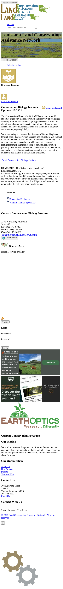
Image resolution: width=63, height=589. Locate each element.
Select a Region (14, 65)
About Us (5, 466)
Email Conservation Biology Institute (19, 160)
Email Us (5, 496)
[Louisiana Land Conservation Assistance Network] (27, 12)
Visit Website (11, 238)
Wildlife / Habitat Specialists (22, 202)
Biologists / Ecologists (19, 199)
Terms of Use (7, 474)
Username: (6, 333)
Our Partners (7, 469)
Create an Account (9, 101)
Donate (10, 24)
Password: (6, 339)
